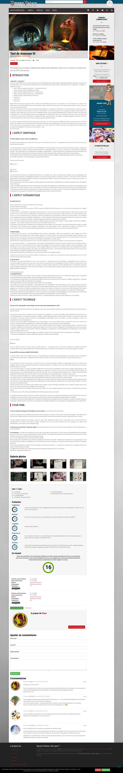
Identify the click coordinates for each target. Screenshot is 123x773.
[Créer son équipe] (78, 476)
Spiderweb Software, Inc (24, 450)
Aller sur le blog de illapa (76, 627)
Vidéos (30, 10)
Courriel (13, 645)
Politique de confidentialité (19, 764)
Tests (48, 10)
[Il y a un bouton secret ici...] (38, 463)
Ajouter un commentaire (16, 608)
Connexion (110, 3)
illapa (13, 60)
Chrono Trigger (102, 749)
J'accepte (98, 770)
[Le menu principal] (19, 476)
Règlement (14, 757)
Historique (14, 753)
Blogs (54, 10)
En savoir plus (105, 770)
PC (31, 586)
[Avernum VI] (19, 463)
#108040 (84, 711)
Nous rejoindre (16, 750)
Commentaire (14, 658)
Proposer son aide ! (101, 123)
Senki (31, 711)
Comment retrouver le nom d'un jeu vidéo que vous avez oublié (101, 27)
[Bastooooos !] (58, 476)
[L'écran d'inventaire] (38, 476)
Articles (40, 10)
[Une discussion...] (58, 463)
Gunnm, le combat (98, 34)
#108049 (84, 696)
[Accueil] (26, 3)
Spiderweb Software (35, 582)
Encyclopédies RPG (17, 10)
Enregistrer (16, 673)
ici (34, 441)
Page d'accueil (14, 651)
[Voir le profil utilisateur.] (20, 620)
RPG (29, 56)
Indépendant (18, 56)
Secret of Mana (92, 749)
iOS (31, 600)
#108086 (84, 681)
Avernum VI (14, 63)
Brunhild (32, 725)
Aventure (24, 56)
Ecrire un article (101, 81)
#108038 (84, 725)
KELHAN (32, 696)
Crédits (13, 760)
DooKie (104, 42)
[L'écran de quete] (78, 463)
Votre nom (13, 638)
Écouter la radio (101, 157)
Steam (12, 447)
